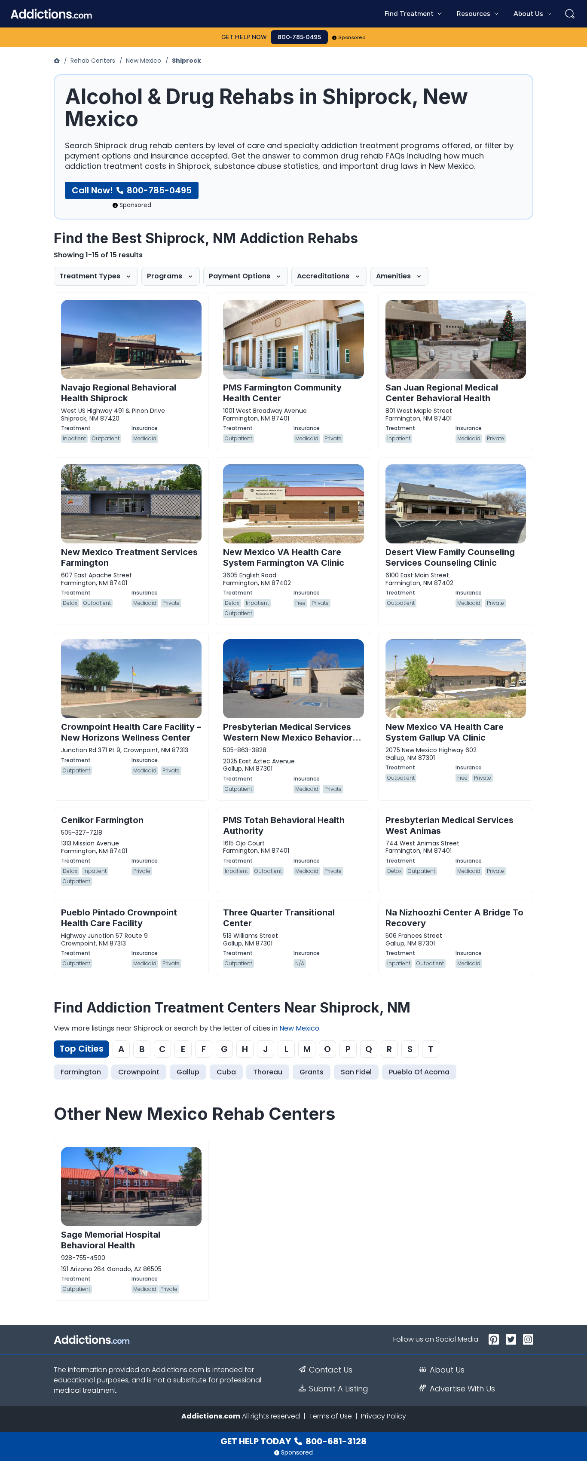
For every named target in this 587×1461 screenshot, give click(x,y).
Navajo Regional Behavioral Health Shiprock (118, 392)
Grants (312, 1072)
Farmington (81, 1072)
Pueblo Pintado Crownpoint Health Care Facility (119, 917)
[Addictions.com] (57, 60)
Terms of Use (330, 1416)
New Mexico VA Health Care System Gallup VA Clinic (444, 732)
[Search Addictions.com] (570, 14)
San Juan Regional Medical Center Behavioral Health (441, 392)
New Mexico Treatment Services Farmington (129, 557)
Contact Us (330, 1370)
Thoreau (267, 1072)
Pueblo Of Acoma (419, 1072)
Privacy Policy (383, 1416)
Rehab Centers (92, 60)
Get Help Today (293, 1441)
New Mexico (143, 60)
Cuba (226, 1072)
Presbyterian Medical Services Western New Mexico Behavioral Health (291, 737)
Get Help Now (244, 37)
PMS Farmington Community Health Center (282, 392)
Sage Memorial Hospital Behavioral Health (110, 1240)
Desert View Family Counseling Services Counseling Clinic (450, 557)
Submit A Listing (338, 1389)
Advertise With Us (462, 1389)
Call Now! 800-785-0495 (132, 190)
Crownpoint (138, 1072)
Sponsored (352, 37)
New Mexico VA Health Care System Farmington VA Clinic (283, 557)
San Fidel (356, 1072)
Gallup (188, 1072)
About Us (447, 1370)
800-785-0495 (299, 37)
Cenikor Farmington (102, 820)
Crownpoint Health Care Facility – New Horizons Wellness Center (131, 732)
